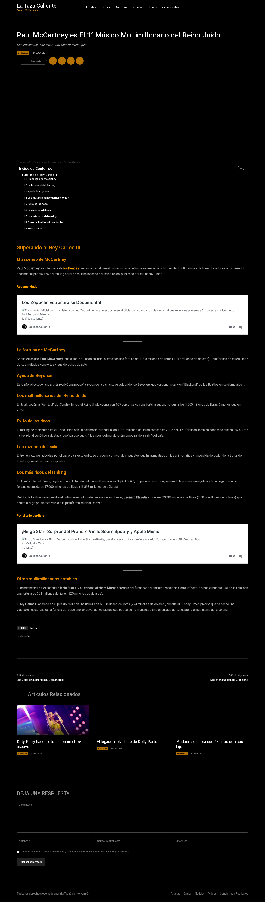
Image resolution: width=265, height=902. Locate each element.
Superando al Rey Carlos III (39, 175)
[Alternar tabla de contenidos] (239, 169)
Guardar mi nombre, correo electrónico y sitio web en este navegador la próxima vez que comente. (76, 851)
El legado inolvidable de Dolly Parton (128, 741)
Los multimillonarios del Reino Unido (48, 197)
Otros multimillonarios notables (45, 222)
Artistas (23, 53)
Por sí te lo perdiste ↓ (32, 515)
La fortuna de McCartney (41, 185)
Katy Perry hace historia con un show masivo (49, 744)
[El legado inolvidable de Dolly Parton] (133, 720)
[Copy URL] (80, 61)
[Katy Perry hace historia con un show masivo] (53, 720)
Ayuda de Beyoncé (38, 191)
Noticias (22, 753)
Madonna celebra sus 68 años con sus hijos (209, 744)
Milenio (34, 627)
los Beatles (71, 268)
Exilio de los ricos (38, 204)
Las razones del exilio (40, 210)
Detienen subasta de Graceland (229, 680)
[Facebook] (53, 61)
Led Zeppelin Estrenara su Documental (40, 680)
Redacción (23, 636)
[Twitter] (62, 61)
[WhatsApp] (71, 61)
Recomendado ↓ (28, 286)
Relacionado (35, 228)
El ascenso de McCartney (42, 179)
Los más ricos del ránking (42, 216)
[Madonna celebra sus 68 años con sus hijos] (212, 720)
